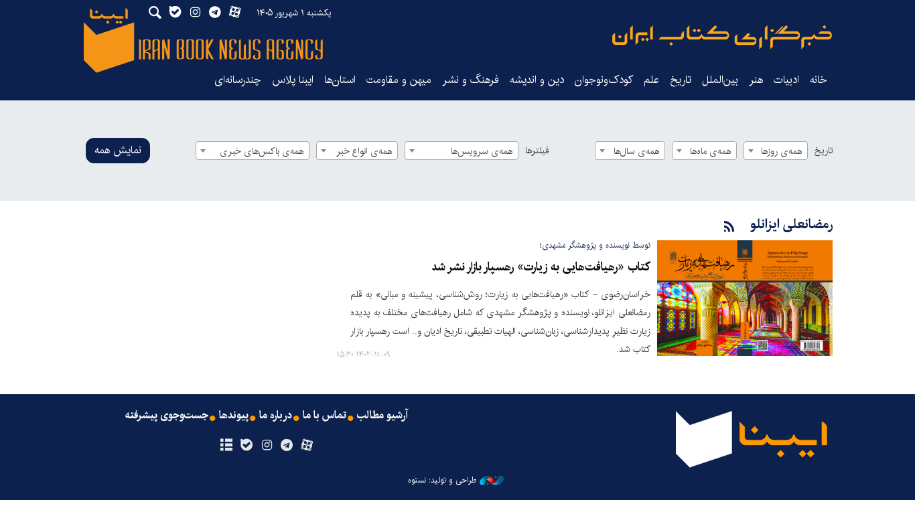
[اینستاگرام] (266, 446)
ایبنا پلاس (292, 80)
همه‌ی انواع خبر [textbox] (364, 151)
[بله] (246, 446)
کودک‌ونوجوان (604, 80)
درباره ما (275, 416)
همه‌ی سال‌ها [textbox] (636, 151)
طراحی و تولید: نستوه (442, 481)
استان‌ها (340, 80)
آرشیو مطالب (382, 416)
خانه (818, 80)
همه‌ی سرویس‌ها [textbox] (481, 151)
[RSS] (729, 227)
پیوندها (234, 416)
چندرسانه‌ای (237, 80)
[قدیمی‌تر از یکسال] (745, 298)
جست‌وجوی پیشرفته (166, 416)
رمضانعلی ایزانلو (791, 224)
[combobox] (776, 150)
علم (651, 80)
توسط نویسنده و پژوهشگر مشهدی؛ (595, 245)
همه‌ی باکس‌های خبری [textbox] (261, 151)
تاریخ (824, 150)
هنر (756, 80)
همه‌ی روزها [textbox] (781, 151)
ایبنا (722, 37)
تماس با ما (324, 416)
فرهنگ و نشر (470, 80)
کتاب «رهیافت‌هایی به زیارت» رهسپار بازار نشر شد (540, 267)
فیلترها (537, 150)
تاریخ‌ (680, 80)
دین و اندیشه (537, 80)
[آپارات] (307, 446)
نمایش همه (117, 150)
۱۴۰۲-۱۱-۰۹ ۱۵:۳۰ (363, 355)
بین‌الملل (720, 80)
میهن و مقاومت (398, 80)
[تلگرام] (287, 446)
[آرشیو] (226, 446)
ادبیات (786, 80)
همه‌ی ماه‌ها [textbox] (710, 151)
